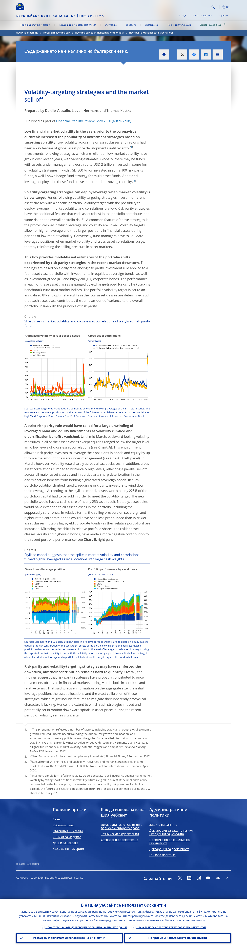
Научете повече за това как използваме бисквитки (171, 927)
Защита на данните (163, 824)
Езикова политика (162, 855)
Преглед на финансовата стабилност (151, 33)
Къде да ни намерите (68, 848)
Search (213, 7)
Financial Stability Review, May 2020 (83, 121)
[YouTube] (208, 878)
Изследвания (151, 25)
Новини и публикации (179, 25)
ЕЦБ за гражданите (202, 16)
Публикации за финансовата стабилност (99, 33)
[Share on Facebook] (194, 54)
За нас (57, 819)
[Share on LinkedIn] (206, 54)
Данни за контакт (65, 843)
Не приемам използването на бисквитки (177, 938)
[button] (219, 7)
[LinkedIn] (189, 878)
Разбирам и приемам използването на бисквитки (69, 938)
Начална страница (27, 33)
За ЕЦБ (182, 16)
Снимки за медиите (67, 837)
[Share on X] (182, 54)
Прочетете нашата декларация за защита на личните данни (86, 927)
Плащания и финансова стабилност (77, 25)
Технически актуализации (120, 834)
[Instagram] (199, 878)
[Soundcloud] (218, 878)
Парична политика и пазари (35, 25)
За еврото (131, 25)
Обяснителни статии (68, 831)
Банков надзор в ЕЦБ (210, 25)
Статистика (111, 25)
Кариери (223, 16)
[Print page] (164, 54)
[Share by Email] (218, 54)
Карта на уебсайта (29, 864)
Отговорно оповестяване (119, 840)
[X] (180, 878)
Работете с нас (63, 825)
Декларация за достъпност (169, 849)
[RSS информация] (227, 878)
